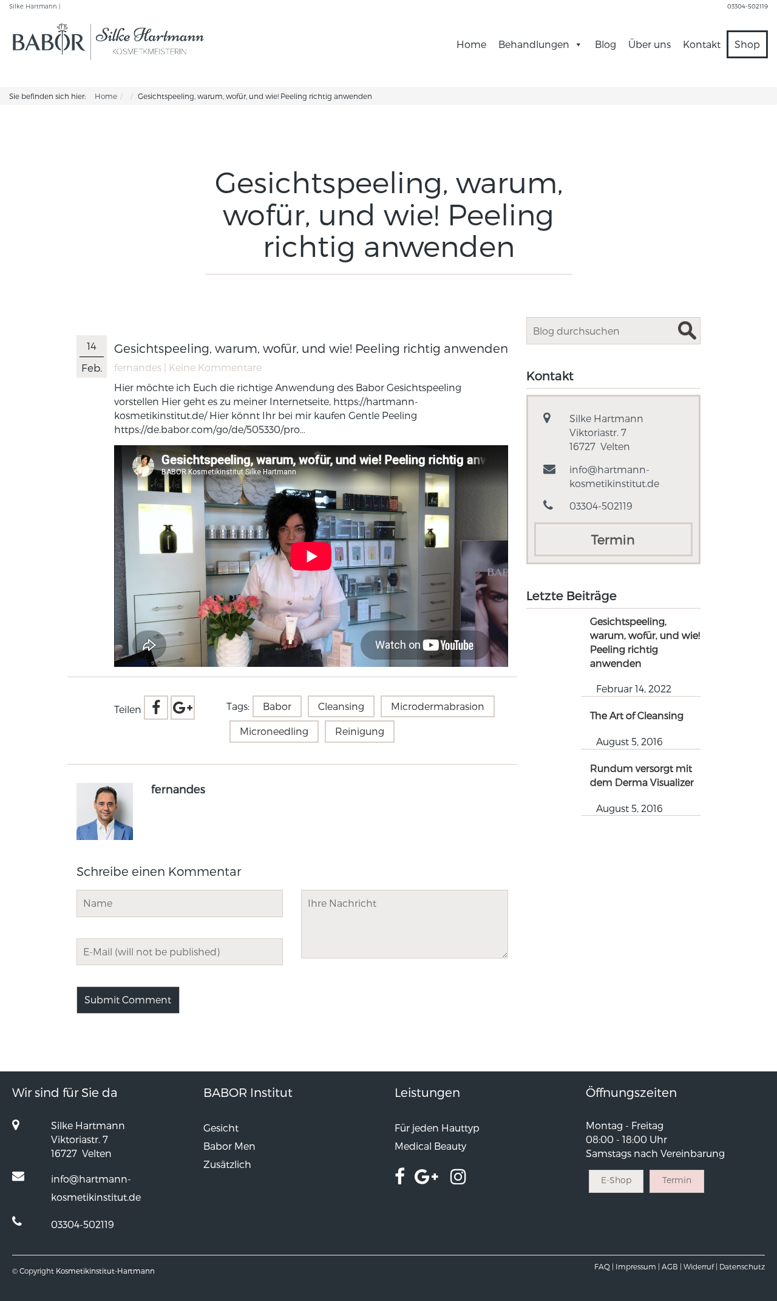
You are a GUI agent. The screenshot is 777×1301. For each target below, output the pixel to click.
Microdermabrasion (437, 706)
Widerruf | (701, 1266)
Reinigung (359, 731)
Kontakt (702, 44)
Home (471, 44)
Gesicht (221, 1127)
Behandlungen (533, 44)
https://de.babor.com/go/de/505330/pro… (209, 429)
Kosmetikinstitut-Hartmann (105, 1270)
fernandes (137, 367)
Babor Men (229, 1146)
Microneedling (274, 731)
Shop (747, 44)
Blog (605, 44)
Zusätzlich (227, 1164)
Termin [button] (613, 539)
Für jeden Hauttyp (437, 1127)
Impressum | (638, 1266)
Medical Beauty (430, 1146)
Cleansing (341, 706)
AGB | (672, 1266)
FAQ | (604, 1266)
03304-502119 (747, 6)
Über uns (649, 44)
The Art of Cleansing (637, 715)
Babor (277, 706)
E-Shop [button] (616, 1180)
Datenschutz (742, 1266)
